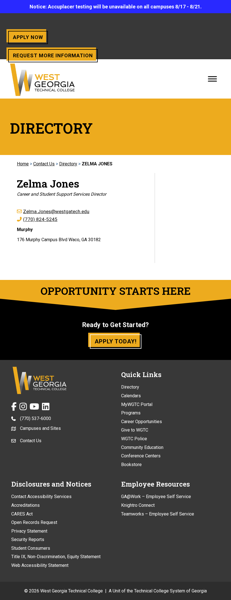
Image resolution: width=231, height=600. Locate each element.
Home (23, 163)
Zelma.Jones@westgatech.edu (56, 211)
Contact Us (44, 163)
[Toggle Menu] (212, 78)
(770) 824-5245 (40, 219)
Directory (68, 163)
